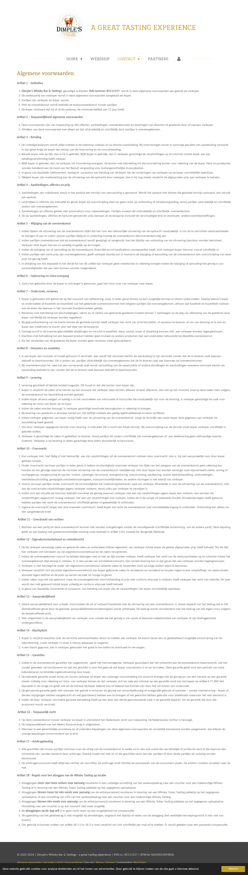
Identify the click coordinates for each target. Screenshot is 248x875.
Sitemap (100, 862)
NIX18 (60, 862)
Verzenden (49, 862)
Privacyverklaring (73, 862)
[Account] (179, 59)
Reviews (110, 862)
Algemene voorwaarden (29, 862)
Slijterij (139, 862)
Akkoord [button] (233, 869)
